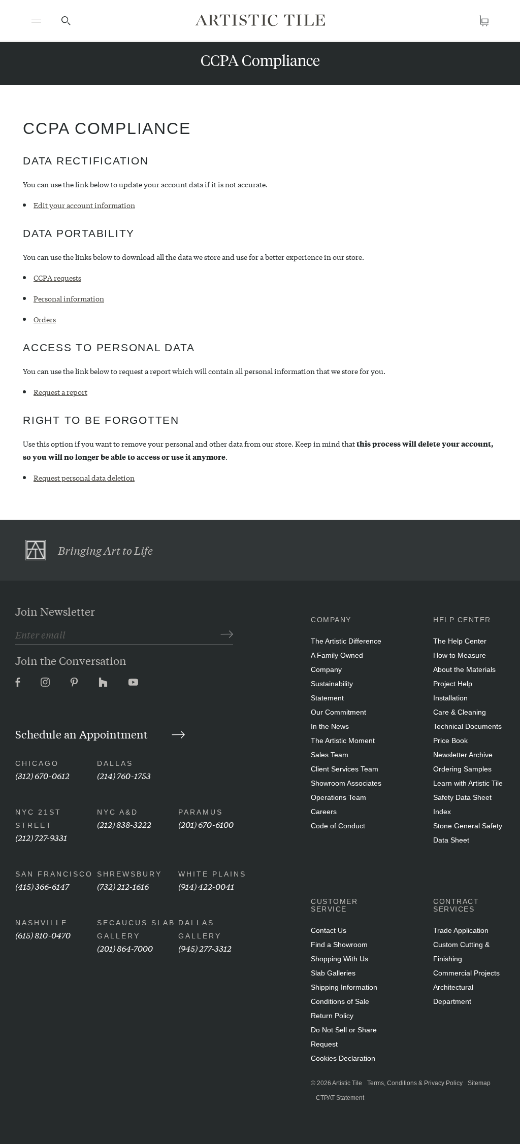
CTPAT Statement (340, 1097)
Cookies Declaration (343, 1058)
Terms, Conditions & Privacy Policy (415, 1083)
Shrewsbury (129, 874)
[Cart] (484, 20)
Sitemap (479, 1083)
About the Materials (464, 669)
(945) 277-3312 (205, 948)
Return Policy (332, 1016)
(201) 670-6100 (206, 824)
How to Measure (459, 655)
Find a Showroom (339, 944)
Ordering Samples (462, 769)
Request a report (60, 392)
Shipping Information (344, 987)
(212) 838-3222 (124, 824)
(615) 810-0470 (43, 934)
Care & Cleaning (459, 712)
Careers (324, 811)
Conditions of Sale (340, 1001)
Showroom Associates (346, 783)
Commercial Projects (466, 973)
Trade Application (461, 930)
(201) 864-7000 (125, 948)
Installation (450, 698)
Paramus (200, 812)
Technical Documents (467, 726)
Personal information (69, 298)
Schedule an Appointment (82, 734)
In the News (330, 726)
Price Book (450, 740)
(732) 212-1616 (123, 886)
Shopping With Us (339, 959)
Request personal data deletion (84, 478)
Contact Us (328, 930)
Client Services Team (344, 769)
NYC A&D (117, 812)
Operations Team (338, 797)
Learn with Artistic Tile (468, 783)
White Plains (212, 874)
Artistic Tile (347, 1083)
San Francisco (54, 874)
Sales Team (329, 755)
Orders (45, 319)
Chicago (37, 763)
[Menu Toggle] (36, 20)
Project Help (452, 684)
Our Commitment (338, 712)
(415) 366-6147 (42, 886)
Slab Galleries (333, 973)
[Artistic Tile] (260, 20)
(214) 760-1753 (124, 775)
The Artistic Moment (343, 740)
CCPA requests (57, 278)
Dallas (115, 763)
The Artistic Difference (346, 641)
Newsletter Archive (463, 755)
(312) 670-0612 (42, 775)
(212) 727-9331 (41, 837)
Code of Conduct (338, 826)
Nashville (41, 923)
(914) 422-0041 (206, 886)
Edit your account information (84, 205)
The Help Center (459, 641)
